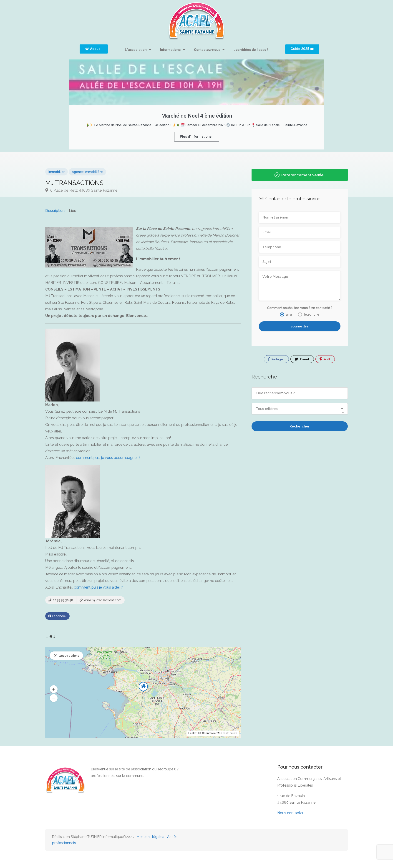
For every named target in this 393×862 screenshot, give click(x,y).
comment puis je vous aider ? (98, 587)
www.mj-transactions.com (102, 600)
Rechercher (300, 426)
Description (55, 210)
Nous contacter (290, 813)
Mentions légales (150, 837)
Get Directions (69, 655)
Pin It (326, 359)
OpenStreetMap (212, 733)
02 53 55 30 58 (62, 600)
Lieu (72, 210)
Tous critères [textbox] (267, 409)
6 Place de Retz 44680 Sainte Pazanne (83, 190)
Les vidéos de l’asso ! (251, 50)
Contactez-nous (207, 50)
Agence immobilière (87, 172)
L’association (136, 50)
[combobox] (300, 408)
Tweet (304, 359)
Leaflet (192, 733)
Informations (170, 50)
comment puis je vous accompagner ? (108, 457)
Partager (277, 359)
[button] (54, 689)
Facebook (59, 616)
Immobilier (56, 172)
